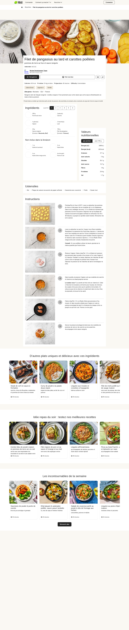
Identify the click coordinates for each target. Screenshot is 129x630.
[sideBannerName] (92, 115)
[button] (52, 108)
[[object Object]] (98, 77)
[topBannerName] (64, 15)
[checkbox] (25, 66)
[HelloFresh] (18, 2)
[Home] (22, 7)
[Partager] (103, 77)
